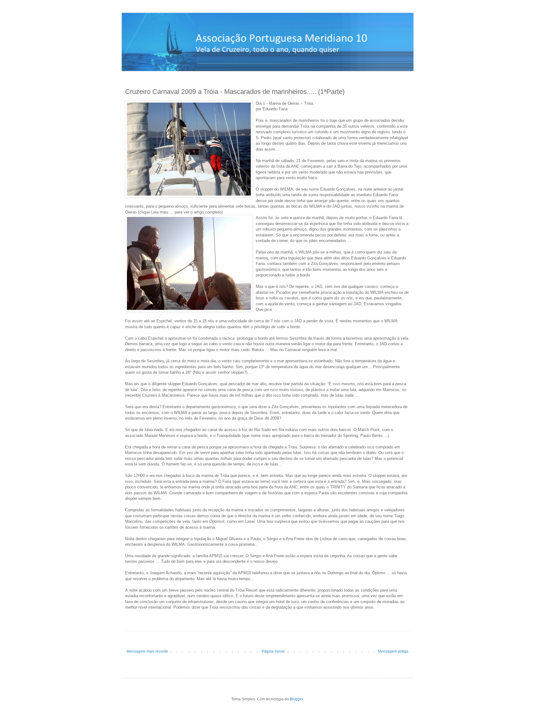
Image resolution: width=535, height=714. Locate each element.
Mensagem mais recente (147, 651)
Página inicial (273, 651)
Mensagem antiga (393, 651)
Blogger (296, 699)
